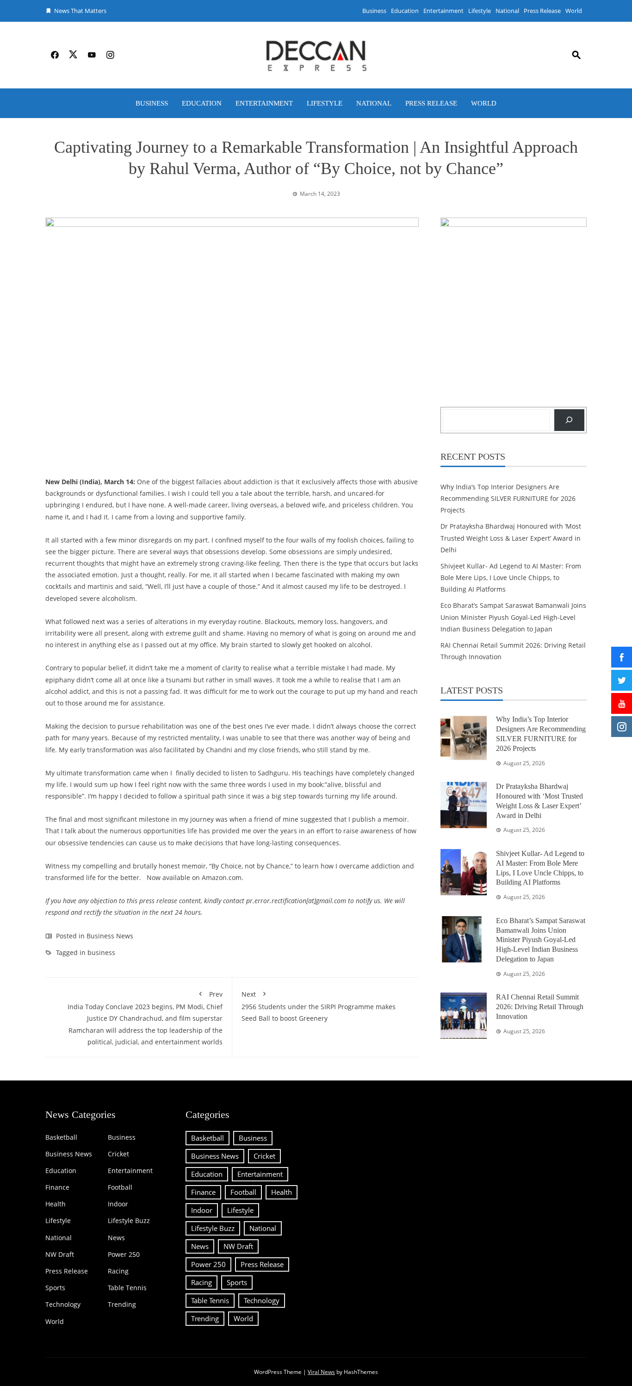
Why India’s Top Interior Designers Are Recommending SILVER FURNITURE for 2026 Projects (508, 498)
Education (405, 10)
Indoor (118, 1204)
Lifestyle (479, 10)
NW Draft (59, 1254)
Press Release (542, 10)
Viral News (321, 1372)
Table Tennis (127, 1288)
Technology (63, 1304)
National (507, 10)
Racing (118, 1271)
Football (120, 1187)
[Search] (569, 420)
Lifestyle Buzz (129, 1221)
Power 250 (124, 1254)
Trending (122, 1304)
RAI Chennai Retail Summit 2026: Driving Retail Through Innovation (539, 1006)
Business (374, 10)
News (116, 1238)
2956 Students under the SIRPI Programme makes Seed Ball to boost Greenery (319, 1006)
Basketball (61, 1137)
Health (55, 1204)
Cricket (118, 1154)
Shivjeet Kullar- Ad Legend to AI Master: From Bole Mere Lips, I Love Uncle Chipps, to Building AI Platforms (510, 577)
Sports (55, 1288)
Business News (110, 935)
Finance (57, 1187)
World (573, 10)
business (101, 952)
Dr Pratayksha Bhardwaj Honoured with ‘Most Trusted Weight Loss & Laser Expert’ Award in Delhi (510, 538)
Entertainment (443, 10)
